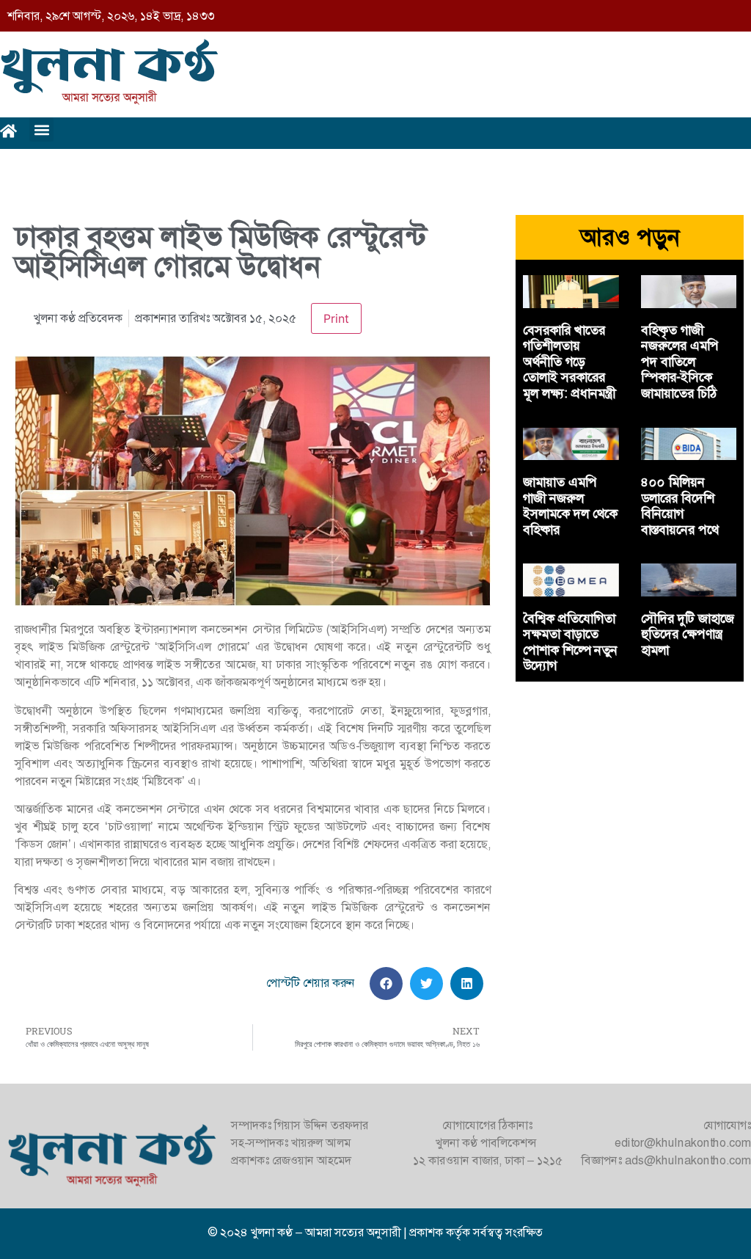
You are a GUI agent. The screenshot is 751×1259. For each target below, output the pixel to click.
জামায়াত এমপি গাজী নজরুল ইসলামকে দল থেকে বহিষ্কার (570, 506)
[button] (41, 129)
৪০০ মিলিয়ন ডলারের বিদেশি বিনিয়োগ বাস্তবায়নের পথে (680, 506)
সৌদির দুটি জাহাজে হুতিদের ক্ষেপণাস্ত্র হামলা (687, 634)
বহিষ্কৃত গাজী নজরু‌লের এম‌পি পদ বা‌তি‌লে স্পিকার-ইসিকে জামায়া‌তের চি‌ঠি (680, 361)
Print (336, 318)
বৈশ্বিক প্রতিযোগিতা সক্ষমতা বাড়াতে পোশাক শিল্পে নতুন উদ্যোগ (570, 642)
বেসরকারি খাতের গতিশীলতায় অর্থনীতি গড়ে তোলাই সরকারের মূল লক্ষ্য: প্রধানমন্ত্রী (569, 361)
